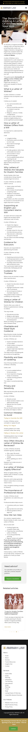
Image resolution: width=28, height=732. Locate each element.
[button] (26, 8)
